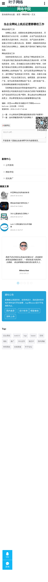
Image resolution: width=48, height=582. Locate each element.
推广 (12, 341)
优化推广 (10, 178)
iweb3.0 (17, 336)
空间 (41, 336)
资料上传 (10, 316)
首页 (18, 14)
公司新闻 (10, 165)
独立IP (31, 341)
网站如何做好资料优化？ (19, 203)
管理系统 (6, 347)
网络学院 (26, 14)
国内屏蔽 (41, 341)
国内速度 (10, 311)
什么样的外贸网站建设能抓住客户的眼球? (26, 115)
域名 (5, 341)
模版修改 (34, 311)
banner (33, 336)
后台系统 (6, 336)
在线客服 (17, 347)
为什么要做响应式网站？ (19, 214)
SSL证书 (21, 341)
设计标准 (23, 311)
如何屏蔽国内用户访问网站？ (21, 117)
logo (25, 336)
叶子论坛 (28, 347)
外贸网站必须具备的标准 (19, 192)
